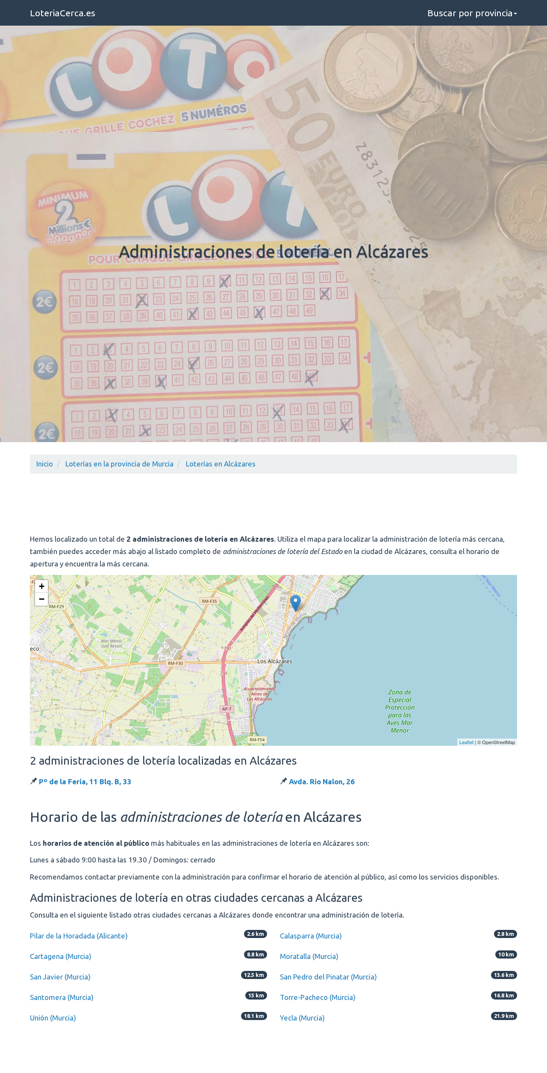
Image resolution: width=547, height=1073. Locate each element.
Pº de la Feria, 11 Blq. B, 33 (85, 781)
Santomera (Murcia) (62, 997)
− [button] (41, 599)
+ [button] (41, 586)
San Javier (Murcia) (60, 977)
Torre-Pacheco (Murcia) (318, 997)
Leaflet (466, 742)
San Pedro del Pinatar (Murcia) (328, 977)
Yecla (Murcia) (302, 1018)
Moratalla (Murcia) (309, 956)
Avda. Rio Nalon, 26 (322, 781)
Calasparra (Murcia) (311, 936)
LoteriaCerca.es (62, 13)
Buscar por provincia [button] (470, 13)
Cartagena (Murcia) (60, 956)
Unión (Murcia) (53, 1018)
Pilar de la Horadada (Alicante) (79, 936)
